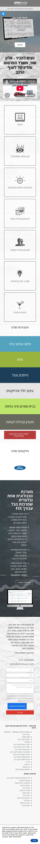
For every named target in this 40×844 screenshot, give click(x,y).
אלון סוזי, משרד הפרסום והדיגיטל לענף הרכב (20, 9)
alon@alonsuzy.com (22, 664)
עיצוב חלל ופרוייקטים (20, 390)
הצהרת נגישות (25, 803)
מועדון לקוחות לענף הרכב (21, 754)
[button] (36, 3)
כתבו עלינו (26, 795)
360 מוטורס (26, 737)
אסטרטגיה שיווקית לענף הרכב (20, 752)
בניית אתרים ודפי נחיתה (20, 406)
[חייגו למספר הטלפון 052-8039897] (3, 3)
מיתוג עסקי (26, 793)
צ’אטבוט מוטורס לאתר (22, 769)
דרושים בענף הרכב (23, 798)
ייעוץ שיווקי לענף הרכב (22, 749)
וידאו (20, 359)
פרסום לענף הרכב (24, 739)
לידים (28, 762)
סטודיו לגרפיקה (25, 790)
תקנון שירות (26, 805)
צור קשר (27, 764)
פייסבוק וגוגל (20, 375)
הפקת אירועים (25, 785)
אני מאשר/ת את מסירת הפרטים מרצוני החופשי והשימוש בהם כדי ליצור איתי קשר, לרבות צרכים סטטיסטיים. (20, 698)
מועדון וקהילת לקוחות (20, 422)
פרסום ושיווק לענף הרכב (22, 757)
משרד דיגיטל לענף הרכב (21, 747)
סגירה (34, 840)
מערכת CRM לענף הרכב (21, 759)
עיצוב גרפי (26, 788)
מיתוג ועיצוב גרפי (20, 344)
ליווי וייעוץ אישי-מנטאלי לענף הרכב (18, 778)
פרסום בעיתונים (24, 780)
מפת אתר (27, 800)
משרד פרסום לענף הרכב (22, 744)
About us (26, 767)
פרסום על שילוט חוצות (22, 783)
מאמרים (27, 742)
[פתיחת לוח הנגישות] (3, 13)
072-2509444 (26, 660)
